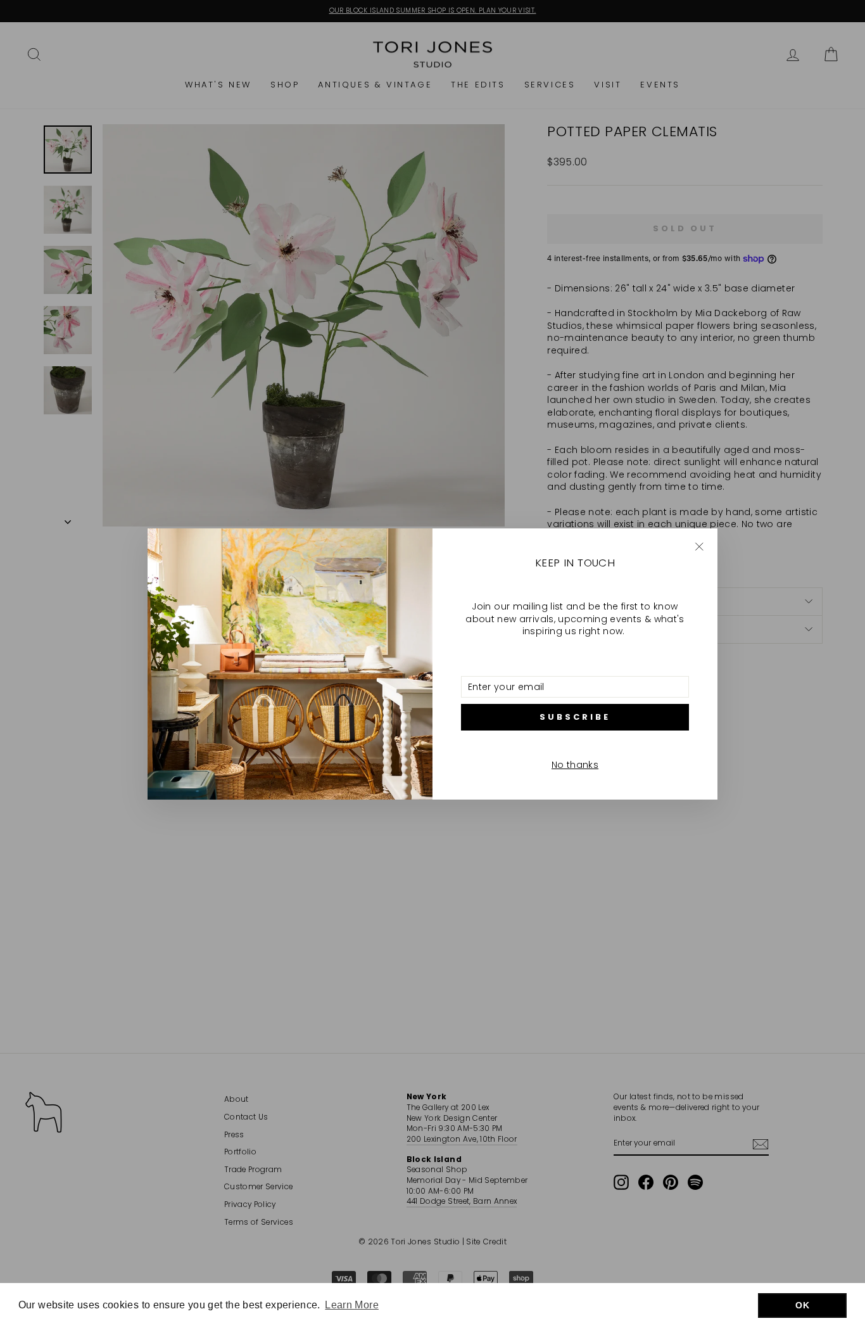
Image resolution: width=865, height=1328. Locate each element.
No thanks (575, 764)
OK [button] (802, 1305)
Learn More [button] (352, 1304)
